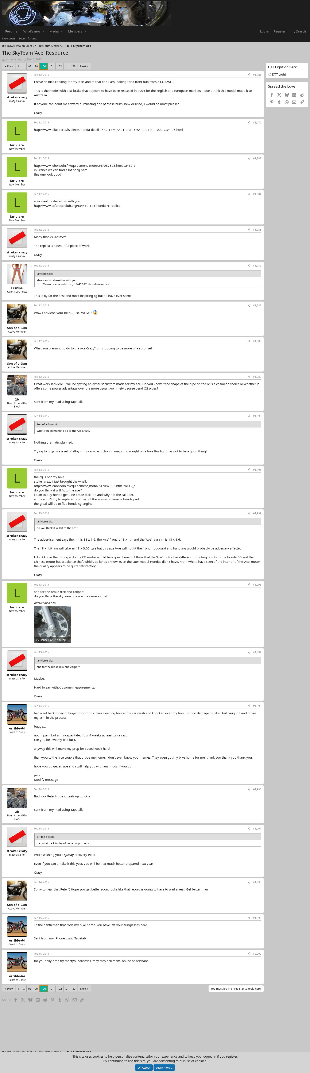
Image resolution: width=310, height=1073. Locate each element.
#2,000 (257, 953)
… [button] (24, 66)
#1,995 (257, 706)
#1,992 (257, 513)
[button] (43, 31)
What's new (31, 31)
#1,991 (257, 470)
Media (54, 31)
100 (43, 66)
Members (75, 31)
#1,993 (257, 584)
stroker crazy (13, 59)
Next (83, 66)
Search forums (28, 38)
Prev (10, 66)
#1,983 (257, 158)
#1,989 (257, 377)
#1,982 (257, 122)
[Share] (249, 75)
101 (51, 66)
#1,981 (257, 75)
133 (73, 66)
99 (36, 66)
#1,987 (257, 305)
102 (59, 66)
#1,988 (257, 341)
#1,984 (257, 194)
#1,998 (257, 882)
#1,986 (257, 265)
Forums (11, 31)
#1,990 (257, 416)
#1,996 (257, 789)
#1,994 (257, 652)
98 (29, 66)
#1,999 (257, 918)
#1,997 (257, 828)
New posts (8, 38)
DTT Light (278, 74)
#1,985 (257, 229)
